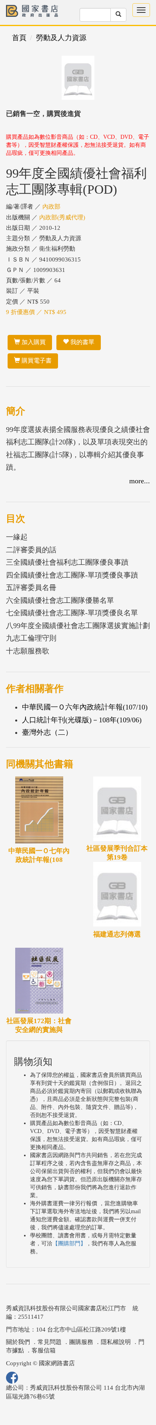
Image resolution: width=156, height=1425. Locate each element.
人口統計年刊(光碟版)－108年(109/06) (82, 720)
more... (139, 481)
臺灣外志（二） (47, 732)
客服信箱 (44, 1350)
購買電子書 (36, 360)
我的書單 (81, 342)
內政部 (51, 206)
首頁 (19, 38)
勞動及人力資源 (61, 38)
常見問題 (50, 1342)
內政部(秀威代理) (62, 217)
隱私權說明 (116, 1342)
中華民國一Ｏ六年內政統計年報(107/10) (85, 707)
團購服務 (81, 1342)
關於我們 (18, 1342)
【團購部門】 (69, 1244)
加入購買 (33, 342)
